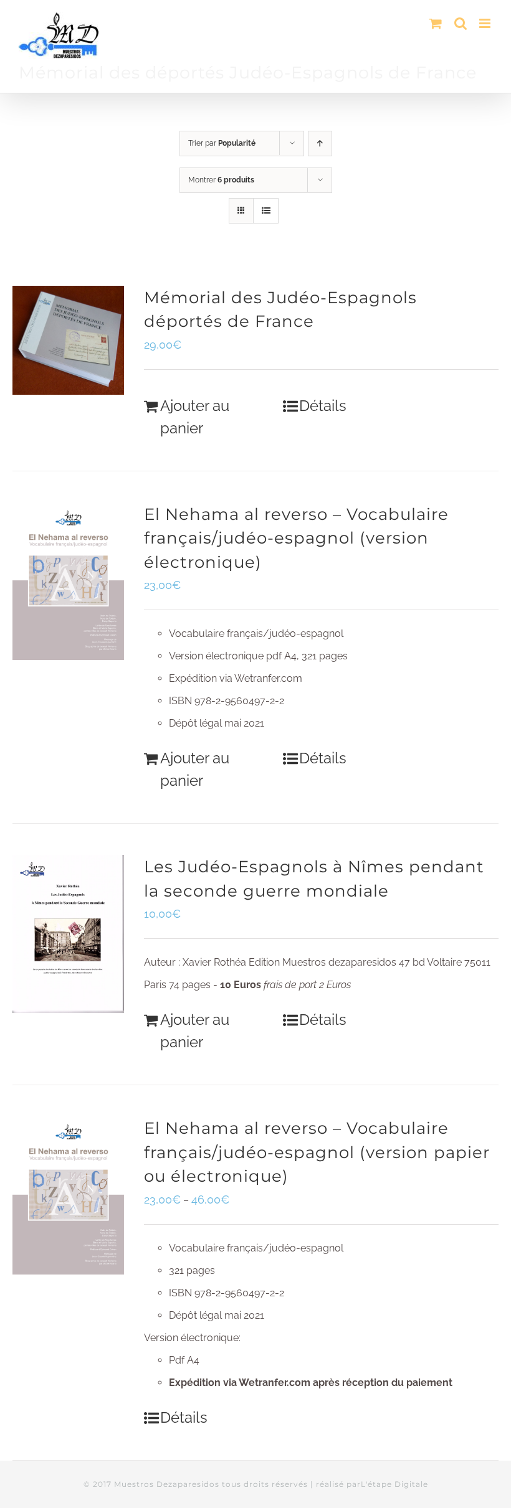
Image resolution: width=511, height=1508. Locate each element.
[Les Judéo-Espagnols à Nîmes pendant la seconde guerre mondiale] (68, 933)
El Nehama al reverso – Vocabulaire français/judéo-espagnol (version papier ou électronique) (317, 1151)
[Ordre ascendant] (320, 143)
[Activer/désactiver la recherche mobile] (460, 23)
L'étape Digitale (394, 1484)
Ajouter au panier (194, 417)
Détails (322, 406)
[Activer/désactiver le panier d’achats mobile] (435, 23)
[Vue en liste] (266, 211)
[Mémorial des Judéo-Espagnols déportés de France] (68, 340)
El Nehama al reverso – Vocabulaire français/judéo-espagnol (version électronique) (296, 538)
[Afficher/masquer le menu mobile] (485, 23)
